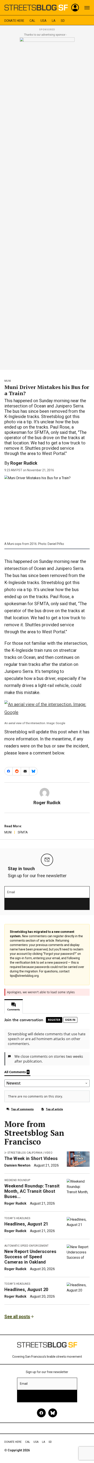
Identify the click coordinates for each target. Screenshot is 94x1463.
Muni (7, 380)
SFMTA (23, 832)
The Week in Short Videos (31, 1158)
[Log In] (75, 8)
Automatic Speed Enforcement (26, 1245)
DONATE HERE (14, 20)
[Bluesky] (52, 1412)
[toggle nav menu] (87, 7)
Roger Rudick (23, 463)
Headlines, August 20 (26, 1289)
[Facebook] (41, 1412)
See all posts (17, 1316)
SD (63, 20)
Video (48, 1152)
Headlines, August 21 (26, 1224)
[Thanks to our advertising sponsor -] (47, 202)
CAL (32, 20)
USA (43, 20)
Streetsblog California (24, 1152)
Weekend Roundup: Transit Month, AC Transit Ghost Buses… (32, 1191)
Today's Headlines (17, 1218)
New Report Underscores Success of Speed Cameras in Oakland (30, 1257)
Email (11, 892)
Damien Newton (17, 1165)
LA (54, 20)
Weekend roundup (17, 1180)
